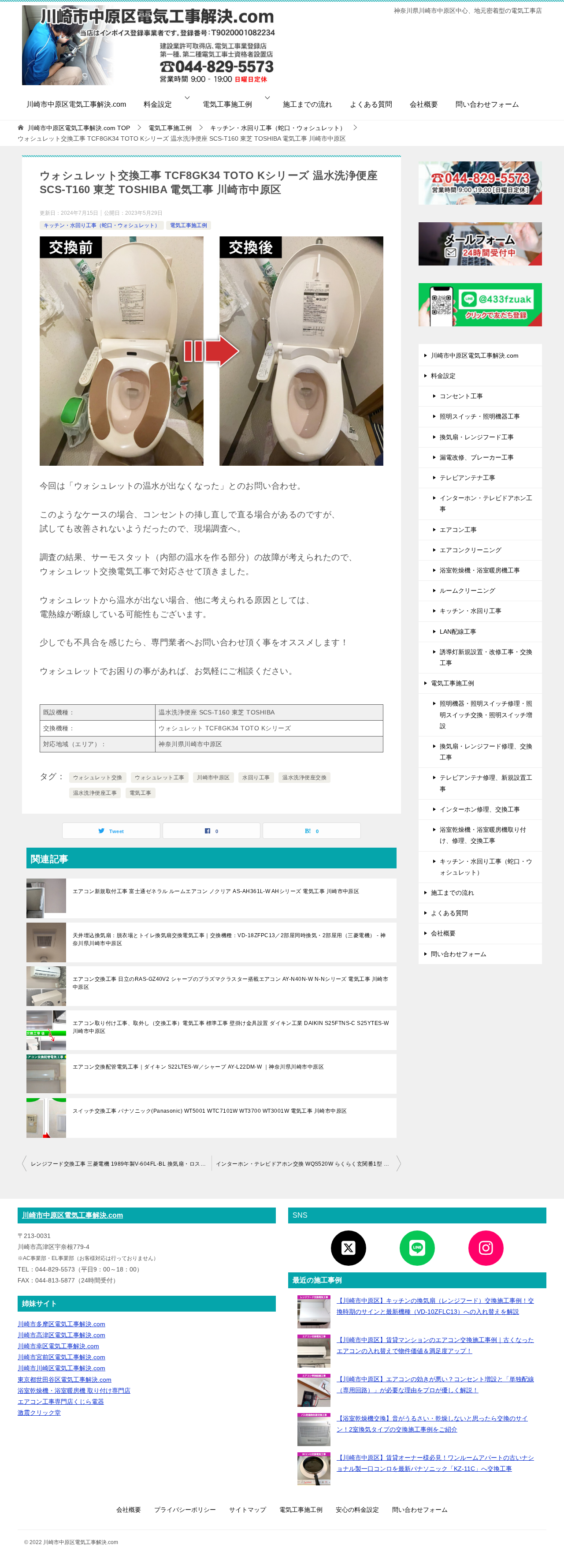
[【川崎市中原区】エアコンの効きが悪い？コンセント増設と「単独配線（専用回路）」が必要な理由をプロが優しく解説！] (313, 1390)
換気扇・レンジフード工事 (477, 437)
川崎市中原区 (213, 777)
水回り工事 (256, 777)
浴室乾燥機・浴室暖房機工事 (480, 570)
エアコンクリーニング (470, 549)
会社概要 (424, 104)
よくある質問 (371, 104)
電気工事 (141, 793)
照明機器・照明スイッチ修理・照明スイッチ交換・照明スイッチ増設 (486, 714)
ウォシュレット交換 (97, 777)
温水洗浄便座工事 (95, 793)
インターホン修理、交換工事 (480, 809)
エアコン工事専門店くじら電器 (61, 1401)
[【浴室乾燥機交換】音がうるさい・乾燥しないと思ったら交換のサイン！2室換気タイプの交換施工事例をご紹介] (313, 1429)
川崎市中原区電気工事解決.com (76, 104)
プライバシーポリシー (185, 1509)
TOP (79, 127)
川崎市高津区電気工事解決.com (61, 1335)
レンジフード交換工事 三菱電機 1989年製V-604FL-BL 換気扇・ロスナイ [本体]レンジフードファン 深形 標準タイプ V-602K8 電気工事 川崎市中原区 (121, 1164)
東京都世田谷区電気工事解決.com (64, 1379)
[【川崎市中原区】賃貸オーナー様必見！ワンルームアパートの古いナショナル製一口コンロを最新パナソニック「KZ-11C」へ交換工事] (313, 1468)
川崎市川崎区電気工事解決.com (61, 1368)
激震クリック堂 (39, 1412)
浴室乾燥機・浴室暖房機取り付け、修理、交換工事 (483, 835)
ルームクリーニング (467, 590)
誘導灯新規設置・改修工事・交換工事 (486, 657)
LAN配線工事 (458, 631)
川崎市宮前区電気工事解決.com (61, 1357)
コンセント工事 (461, 396)
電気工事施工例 (227, 104)
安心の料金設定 (357, 1509)
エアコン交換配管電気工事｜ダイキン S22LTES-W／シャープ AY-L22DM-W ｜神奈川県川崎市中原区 (198, 1067)
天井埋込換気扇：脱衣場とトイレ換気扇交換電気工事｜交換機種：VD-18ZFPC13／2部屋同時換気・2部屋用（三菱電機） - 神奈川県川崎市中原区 (229, 939)
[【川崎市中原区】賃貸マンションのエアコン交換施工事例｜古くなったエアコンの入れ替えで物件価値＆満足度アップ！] (313, 1351)
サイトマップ (247, 1509)
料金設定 (158, 104)
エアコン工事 (458, 529)
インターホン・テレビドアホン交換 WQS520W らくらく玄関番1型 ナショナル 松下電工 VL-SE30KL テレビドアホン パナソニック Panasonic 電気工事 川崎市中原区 (308, 1164)
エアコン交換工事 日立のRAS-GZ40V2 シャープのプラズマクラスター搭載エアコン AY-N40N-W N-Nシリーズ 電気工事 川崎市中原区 (230, 983)
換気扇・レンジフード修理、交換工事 (486, 752)
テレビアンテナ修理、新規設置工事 (486, 783)
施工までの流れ (307, 104)
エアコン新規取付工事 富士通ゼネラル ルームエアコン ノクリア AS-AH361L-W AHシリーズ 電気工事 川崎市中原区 (216, 891)
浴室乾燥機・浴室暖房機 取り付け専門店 (74, 1390)
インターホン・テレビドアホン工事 (486, 503)
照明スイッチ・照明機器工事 (480, 416)
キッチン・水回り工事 (470, 610)
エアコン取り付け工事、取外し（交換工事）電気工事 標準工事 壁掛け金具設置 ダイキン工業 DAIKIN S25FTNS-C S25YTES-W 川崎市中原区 (231, 1027)
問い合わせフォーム (487, 104)
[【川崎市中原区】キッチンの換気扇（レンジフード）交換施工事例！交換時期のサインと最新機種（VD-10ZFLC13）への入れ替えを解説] (313, 1311)
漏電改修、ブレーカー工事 (477, 457)
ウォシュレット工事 (159, 777)
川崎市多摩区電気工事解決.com (61, 1323)
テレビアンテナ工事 (467, 477)
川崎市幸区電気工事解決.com (58, 1346)
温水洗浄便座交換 (304, 777)
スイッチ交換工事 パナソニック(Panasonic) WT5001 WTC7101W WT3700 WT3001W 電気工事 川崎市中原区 (210, 1111)
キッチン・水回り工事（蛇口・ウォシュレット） (102, 225)
